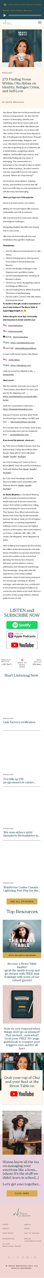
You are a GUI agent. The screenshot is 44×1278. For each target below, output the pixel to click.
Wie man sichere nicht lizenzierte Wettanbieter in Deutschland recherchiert (20, 834)
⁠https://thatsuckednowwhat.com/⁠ (18, 409)
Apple (6, 457)
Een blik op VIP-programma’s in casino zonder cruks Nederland (19, 780)
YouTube (21, 457)
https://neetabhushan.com (23, 343)
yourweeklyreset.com (19, 435)
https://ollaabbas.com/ (21, 365)
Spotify (13, 457)
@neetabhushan (15, 326)
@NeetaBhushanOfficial (25, 348)
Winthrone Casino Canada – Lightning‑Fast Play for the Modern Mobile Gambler (21, 889)
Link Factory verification (19, 722)
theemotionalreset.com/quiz (22, 422)
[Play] (5, 15)
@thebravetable (15, 331)
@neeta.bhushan (20, 337)
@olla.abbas (14, 360)
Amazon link (8, 375)
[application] (22, 15)
